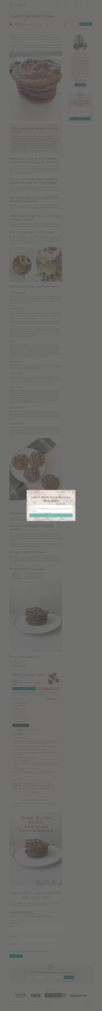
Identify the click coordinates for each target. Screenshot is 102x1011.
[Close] (73, 492)
